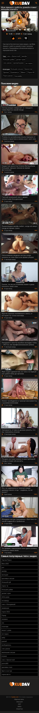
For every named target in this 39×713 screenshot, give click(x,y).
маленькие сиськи (8, 652)
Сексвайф (18, 76)
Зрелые (6, 72)
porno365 (5, 663)
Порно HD (31, 72)
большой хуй (6, 582)
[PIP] (32, 29)
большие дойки (8, 59)
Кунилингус (15, 72)
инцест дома (6, 630)
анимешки (5, 608)
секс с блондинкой (8, 604)
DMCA (19, 706)
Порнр (4, 615)
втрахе (4, 656)
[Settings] (28, 29)
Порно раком (7, 76)
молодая (5, 575)
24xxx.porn (19, 702)
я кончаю (5, 626)
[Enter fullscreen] (35, 29)
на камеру (5, 601)
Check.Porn (19, 709)
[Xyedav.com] (19, 5)
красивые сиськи (8, 578)
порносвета (6, 674)
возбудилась (6, 645)
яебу (3, 638)
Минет (23, 72)
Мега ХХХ (5, 564)
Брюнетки (28, 69)
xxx (3, 623)
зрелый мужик (18, 63)
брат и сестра (7, 671)
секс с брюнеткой (13, 56)
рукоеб (4, 641)
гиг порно (29, 63)
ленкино (5, 619)
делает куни (20, 59)
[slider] (9, 30)
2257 (19, 704)
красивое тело (7, 667)
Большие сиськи (17, 69)
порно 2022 (6, 612)
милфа (24, 56)
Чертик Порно (7, 560)
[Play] (3, 29)
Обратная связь (19, 699)
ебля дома (5, 597)
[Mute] (20, 29)
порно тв (5, 586)
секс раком (7, 63)
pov (3, 567)
